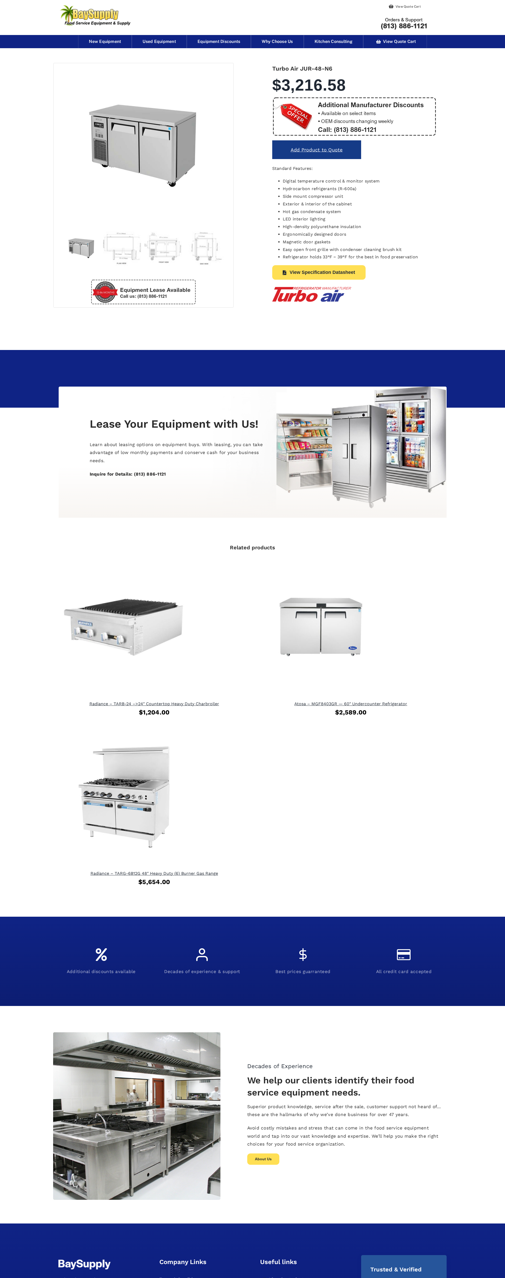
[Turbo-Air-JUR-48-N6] (143, 144)
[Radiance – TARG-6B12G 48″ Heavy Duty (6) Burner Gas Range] (124, 735)
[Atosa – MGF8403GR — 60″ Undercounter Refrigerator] (321, 565)
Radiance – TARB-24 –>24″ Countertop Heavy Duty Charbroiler (154, 703)
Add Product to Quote (317, 149)
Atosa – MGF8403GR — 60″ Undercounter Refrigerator (350, 703)
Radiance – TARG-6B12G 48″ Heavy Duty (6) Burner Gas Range (154, 873)
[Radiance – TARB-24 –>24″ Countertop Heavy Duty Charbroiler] (124, 565)
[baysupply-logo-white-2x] (84, 1259)
